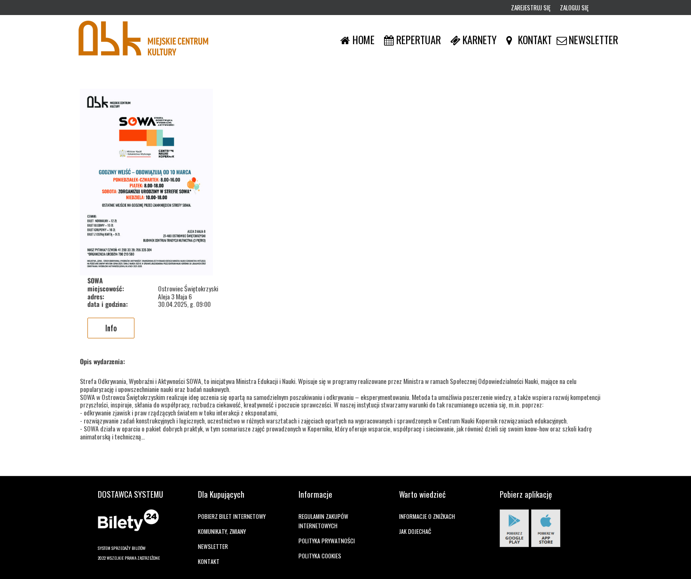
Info (111, 328)
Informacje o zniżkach (427, 516)
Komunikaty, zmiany (222, 531)
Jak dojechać (415, 531)
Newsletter (213, 546)
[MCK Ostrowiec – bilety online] (143, 39)
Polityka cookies (319, 556)
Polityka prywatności (326, 541)
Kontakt (209, 561)
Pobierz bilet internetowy (232, 516)
